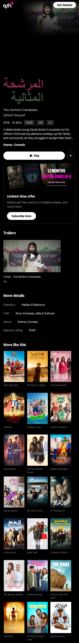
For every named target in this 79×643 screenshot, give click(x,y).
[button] (64, 5)
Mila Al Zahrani (45, 313)
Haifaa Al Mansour (33, 305)
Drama (7, 145)
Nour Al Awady (25, 313)
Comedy (19, 145)
